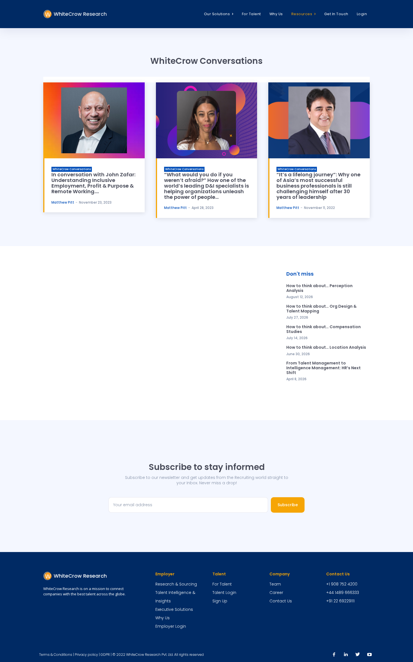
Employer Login (170, 626)
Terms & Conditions (55, 654)
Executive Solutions (174, 609)
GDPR (105, 654)
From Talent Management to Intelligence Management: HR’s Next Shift (323, 367)
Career (276, 592)
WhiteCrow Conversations (72, 169)
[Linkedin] (345, 654)
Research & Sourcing (176, 584)
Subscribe (288, 505)
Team (275, 584)
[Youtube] (369, 654)
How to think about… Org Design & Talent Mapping (321, 308)
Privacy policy (86, 654)
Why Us (162, 618)
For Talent (222, 584)
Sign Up (219, 601)
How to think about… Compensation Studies (323, 329)
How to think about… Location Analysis (326, 347)
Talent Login (224, 592)
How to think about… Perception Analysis (319, 288)
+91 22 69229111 (340, 601)
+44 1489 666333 (342, 592)
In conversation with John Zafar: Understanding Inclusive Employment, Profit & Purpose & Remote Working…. (93, 183)
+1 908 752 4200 (341, 584)
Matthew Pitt (62, 202)
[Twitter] (357, 654)
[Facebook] (334, 654)
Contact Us (280, 601)
